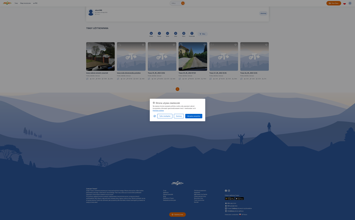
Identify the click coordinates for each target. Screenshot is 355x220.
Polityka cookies (158, 110)
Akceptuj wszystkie (193, 116)
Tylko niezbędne (164, 116)
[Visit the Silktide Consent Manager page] (155, 116)
